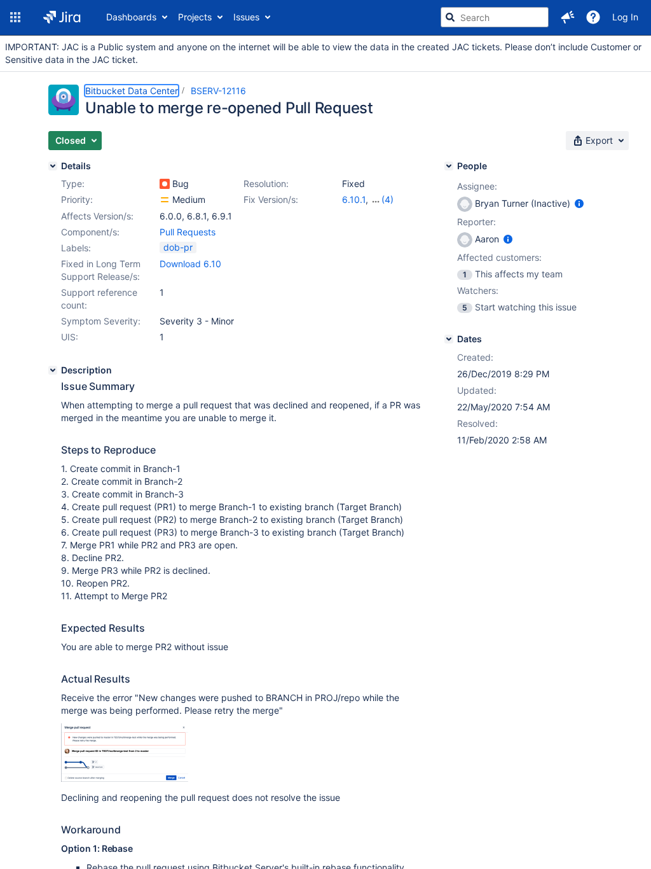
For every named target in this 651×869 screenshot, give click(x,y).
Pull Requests (188, 231)
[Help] (593, 17)
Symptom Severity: (100, 321)
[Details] (52, 166)
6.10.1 (354, 199)
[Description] (52, 370)
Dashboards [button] (131, 16)
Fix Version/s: (270, 199)
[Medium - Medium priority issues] (165, 200)
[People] (448, 166)
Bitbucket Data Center (131, 90)
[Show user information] (579, 203)
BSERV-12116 (218, 90)
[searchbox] (495, 17)
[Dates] (448, 339)
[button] (15, 17)
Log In (625, 16)
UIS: (69, 336)
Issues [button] (246, 16)
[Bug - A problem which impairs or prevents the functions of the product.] (165, 184)
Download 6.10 (190, 263)
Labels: (76, 247)
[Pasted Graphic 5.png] (124, 778)
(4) (387, 199)
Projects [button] (195, 16)
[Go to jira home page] (62, 17)
